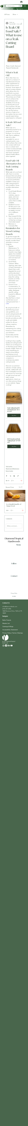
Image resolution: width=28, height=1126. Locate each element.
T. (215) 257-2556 (8, 9)
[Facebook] (6, 645)
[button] (20, 9)
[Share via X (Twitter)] (10, 476)
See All (20, 487)
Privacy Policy (14, 593)
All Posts (7, 14)
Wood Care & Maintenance (12, 468)
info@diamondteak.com (9, 606)
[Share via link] (18, 476)
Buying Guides (9, 471)
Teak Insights (9, 466)
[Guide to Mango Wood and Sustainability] (14, 496)
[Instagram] (3, 645)
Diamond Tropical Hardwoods (14, 540)
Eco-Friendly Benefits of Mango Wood (13, 505)
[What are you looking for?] (20, 6)
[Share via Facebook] (6, 476)
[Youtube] (11, 645)
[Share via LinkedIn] (14, 476)
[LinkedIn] (9, 645)
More (14, 14)
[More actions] (21, 23)
